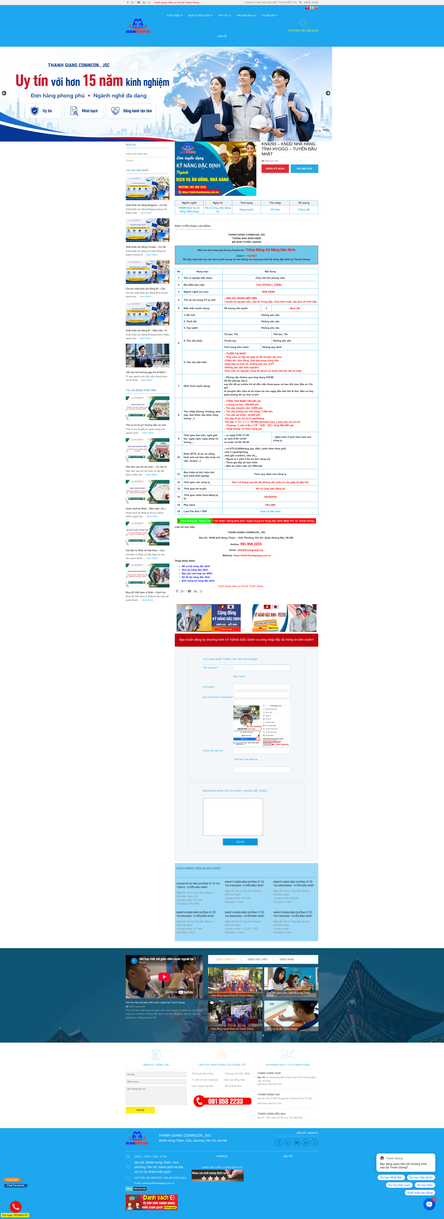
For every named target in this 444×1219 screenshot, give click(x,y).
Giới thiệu (173, 15)
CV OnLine (268, 15)
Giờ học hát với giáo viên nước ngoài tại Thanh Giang (155, 1002)
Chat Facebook (15, 1185)
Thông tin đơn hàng (202, 1073)
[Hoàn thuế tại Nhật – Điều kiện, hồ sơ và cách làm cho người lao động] (147, 492)
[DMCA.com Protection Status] (136, 1188)
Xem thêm (146, 212)
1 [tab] (263, 1035)
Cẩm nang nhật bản (203, 1086)
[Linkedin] (144, 2)
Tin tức (223, 15)
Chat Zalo (12, 1179)
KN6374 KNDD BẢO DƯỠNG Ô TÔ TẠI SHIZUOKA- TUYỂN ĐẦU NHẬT (244, 914)
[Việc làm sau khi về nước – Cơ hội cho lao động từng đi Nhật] (147, 450)
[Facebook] (128, 2)
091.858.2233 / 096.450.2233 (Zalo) (166, 1177)
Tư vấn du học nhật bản (205, 1079)
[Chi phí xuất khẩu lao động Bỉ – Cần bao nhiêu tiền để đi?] (147, 272)
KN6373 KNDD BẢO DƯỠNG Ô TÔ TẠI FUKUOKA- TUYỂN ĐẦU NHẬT (292, 914)
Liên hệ (222, 36)
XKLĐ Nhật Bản (233, 1086)
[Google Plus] (133, 2)
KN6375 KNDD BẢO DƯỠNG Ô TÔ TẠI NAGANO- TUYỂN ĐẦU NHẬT (196, 914)
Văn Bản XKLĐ (245, 15)
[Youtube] (139, 2)
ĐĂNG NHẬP (311, 2)
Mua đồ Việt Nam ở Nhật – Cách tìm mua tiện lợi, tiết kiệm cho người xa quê (147, 594)
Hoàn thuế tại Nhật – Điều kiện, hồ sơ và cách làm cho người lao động (146, 510)
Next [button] (327, 93)
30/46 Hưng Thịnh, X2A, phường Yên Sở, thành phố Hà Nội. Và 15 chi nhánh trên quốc (159, 1167)
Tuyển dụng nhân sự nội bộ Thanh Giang (176, 2)
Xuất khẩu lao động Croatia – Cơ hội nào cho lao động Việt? (146, 248)
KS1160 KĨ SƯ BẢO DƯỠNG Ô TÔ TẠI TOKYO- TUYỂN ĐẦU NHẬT (198, 885)
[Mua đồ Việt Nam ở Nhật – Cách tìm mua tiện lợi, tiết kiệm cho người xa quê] (147, 575)
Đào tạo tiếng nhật (235, 1079)
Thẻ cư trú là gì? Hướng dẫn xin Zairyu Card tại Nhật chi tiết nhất (147, 426)
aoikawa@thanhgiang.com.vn (158, 1183)
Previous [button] (4, 93)
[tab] (225, 959)
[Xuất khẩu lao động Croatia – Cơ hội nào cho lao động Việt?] (147, 230)
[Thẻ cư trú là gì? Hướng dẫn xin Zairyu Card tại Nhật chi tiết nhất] (147, 408)
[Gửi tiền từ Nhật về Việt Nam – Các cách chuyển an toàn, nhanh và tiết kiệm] (147, 533)
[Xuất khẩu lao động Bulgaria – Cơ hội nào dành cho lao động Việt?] (147, 188)
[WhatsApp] (149, 2)
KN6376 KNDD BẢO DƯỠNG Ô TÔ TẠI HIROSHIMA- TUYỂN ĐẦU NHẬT (293, 883)
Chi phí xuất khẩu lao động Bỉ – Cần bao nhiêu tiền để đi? (145, 290)
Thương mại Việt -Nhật (237, 1073)
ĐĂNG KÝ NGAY (275, 168)
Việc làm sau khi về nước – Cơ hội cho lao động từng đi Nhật (147, 468)
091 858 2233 (304, 168)
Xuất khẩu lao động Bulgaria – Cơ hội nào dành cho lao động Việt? (146, 206)
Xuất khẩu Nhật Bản (137, 153)
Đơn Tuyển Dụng (199, 15)
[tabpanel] (235, 1000)
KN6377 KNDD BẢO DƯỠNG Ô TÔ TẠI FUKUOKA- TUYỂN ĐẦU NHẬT (244, 883)
